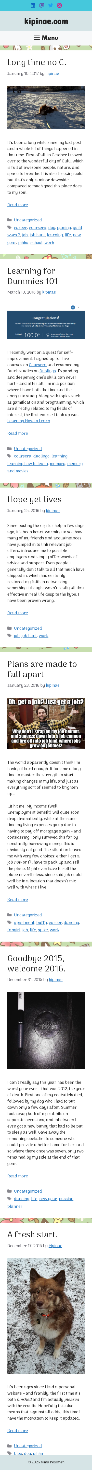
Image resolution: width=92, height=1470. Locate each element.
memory (57, 464)
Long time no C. (36, 63)
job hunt (37, 235)
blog (18, 1453)
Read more (17, 205)
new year (48, 1199)
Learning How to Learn (28, 421)
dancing (71, 923)
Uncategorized (28, 220)
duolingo (41, 456)
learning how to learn (27, 464)
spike (43, 930)
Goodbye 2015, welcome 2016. (36, 964)
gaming (64, 228)
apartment (24, 923)
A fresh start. (32, 1235)
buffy (41, 923)
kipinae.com (46, 21)
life (68, 235)
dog (51, 228)
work (49, 242)
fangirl (13, 930)
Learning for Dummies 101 (32, 276)
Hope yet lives (34, 500)
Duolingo (47, 371)
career (20, 228)
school (36, 242)
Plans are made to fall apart (42, 670)
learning (55, 235)
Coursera (38, 365)
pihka (23, 242)
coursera (37, 228)
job (25, 235)
